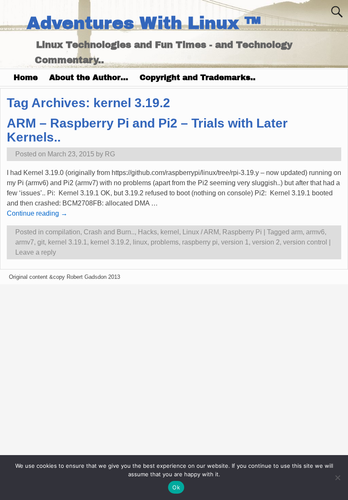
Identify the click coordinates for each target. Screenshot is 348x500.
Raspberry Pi (242, 232)
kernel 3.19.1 (67, 242)
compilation (62, 232)
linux (140, 242)
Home (26, 77)
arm (297, 232)
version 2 (266, 242)
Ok (176, 487)
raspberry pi (200, 242)
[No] (337, 477)
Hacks (147, 232)
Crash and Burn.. (109, 232)
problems (165, 242)
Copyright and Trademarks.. (197, 77)
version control (305, 242)
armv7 (24, 242)
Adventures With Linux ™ (144, 23)
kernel (169, 232)
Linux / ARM (200, 232)
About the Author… (88, 77)
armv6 (315, 232)
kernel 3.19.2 (109, 242)
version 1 (235, 242)
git (41, 242)
